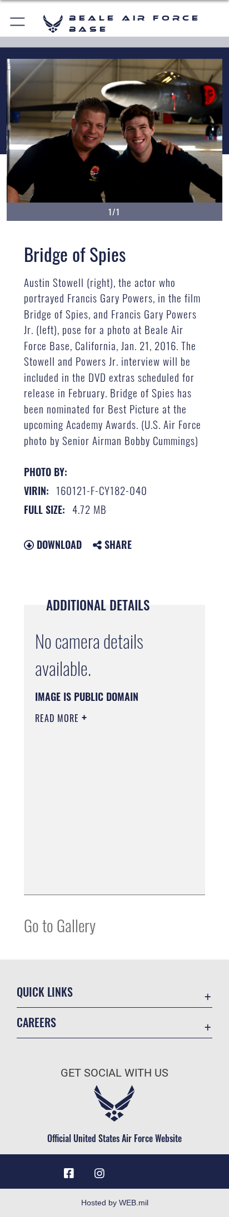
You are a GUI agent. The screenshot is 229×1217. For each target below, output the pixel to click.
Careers (36, 1022)
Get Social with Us (114, 1073)
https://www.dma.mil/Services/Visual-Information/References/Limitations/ (102, 874)
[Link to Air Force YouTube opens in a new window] (129, 1169)
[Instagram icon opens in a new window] (99, 1173)
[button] (18, 23)
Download (58, 544)
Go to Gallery (60, 925)
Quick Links (45, 992)
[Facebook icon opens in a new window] (69, 1173)
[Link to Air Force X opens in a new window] (160, 1169)
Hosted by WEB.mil (114, 1202)
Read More (58, 718)
